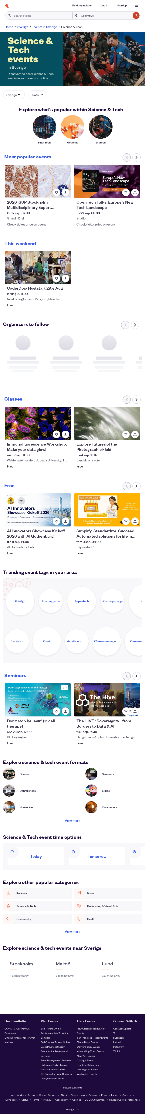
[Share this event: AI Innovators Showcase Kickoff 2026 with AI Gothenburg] (65, 521)
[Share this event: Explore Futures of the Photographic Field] (135, 434)
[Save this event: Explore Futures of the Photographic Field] (126, 434)
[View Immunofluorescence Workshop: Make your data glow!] (38, 423)
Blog (73, 1095)
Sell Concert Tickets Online (55, 1042)
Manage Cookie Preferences (124, 1099)
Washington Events (87, 1074)
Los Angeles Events (87, 1069)
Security (127, 1095)
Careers (93, 1095)
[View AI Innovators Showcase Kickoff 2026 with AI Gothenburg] (38, 509)
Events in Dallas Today (89, 1065)
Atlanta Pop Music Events (90, 1051)
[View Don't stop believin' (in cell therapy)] (38, 699)
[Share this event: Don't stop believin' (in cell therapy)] (65, 711)
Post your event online (52, 1078)
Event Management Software (56, 1060)
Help (82, 1095)
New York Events (86, 1055)
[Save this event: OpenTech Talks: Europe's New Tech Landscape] (126, 192)
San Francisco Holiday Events (92, 1037)
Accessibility (61, 1099)
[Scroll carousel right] (136, 157)
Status (25, 1099)
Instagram (118, 1046)
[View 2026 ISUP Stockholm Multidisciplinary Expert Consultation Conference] (38, 181)
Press (104, 1095)
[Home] (7, 6)
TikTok (117, 1051)
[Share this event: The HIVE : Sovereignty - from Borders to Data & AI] (135, 711)
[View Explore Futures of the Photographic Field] (107, 423)
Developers (11, 1099)
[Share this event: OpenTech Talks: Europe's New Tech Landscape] (135, 192)
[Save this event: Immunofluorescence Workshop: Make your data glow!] (56, 434)
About (64, 1095)
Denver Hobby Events (88, 1046)
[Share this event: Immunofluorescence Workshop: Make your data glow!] (65, 434)
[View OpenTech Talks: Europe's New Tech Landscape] (107, 181)
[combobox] (106, 15)
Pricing (31, 1095)
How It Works (17, 1095)
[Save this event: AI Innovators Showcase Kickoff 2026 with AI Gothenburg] (56, 521)
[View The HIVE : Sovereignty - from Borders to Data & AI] (107, 699)
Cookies (76, 1099)
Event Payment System (53, 1046)
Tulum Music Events (87, 1042)
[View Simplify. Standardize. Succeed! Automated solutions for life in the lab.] (107, 509)
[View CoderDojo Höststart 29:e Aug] (38, 267)
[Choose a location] (76, 15)
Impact (115, 1095)
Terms (35, 1099)
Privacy (47, 1099)
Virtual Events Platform (53, 1069)
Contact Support (122, 1028)
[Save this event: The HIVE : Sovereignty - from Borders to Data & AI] (126, 711)
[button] (14, 94)
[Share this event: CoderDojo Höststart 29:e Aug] (65, 278)
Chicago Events (85, 1060)
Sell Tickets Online (51, 1028)
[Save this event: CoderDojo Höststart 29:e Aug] (56, 278)
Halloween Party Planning (54, 1065)
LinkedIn (117, 1042)
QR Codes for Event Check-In (56, 1074)
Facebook (118, 1037)
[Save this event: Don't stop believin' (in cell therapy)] (56, 711)
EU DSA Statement (95, 1099)
